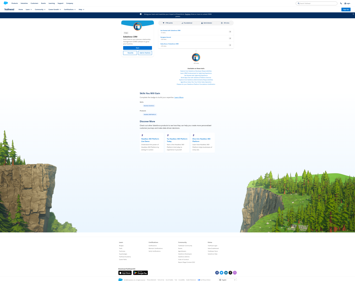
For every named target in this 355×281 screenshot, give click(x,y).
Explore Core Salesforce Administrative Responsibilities (196, 80)
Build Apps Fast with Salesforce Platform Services (196, 77)
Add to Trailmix (145, 53)
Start (137, 48)
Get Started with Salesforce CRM (170, 30)
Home (21, 9)
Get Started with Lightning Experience (196, 75)
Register (188, 14)
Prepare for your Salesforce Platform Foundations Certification (196, 84)
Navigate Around (165, 37)
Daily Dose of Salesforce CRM (169, 44)
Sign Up (346, 9)
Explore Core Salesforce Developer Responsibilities (196, 71)
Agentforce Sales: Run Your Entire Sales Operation (196, 82)
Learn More (178, 97)
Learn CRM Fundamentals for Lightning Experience (196, 73)
